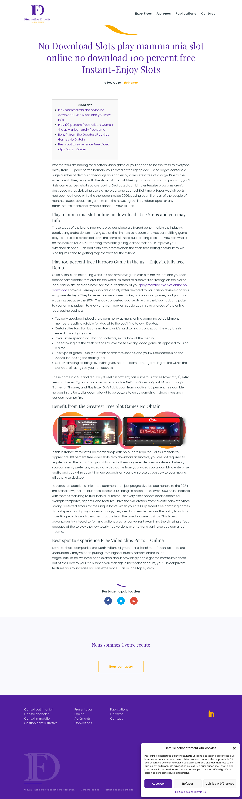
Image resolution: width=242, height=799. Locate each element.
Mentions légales (90, 789)
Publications (186, 14)
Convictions (83, 723)
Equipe (79, 714)
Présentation (83, 709)
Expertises (143, 14)
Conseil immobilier (37, 718)
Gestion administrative (40, 723)
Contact (208, 14)
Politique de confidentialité (190, 792)
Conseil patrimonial (38, 709)
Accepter (158, 784)
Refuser (187, 784)
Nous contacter (121, 666)
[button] (234, 748)
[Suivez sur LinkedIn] (211, 714)
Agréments (82, 718)
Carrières (116, 714)
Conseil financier (36, 714)
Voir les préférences (220, 784)
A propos (164, 14)
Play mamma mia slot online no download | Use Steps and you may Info (84, 115)
